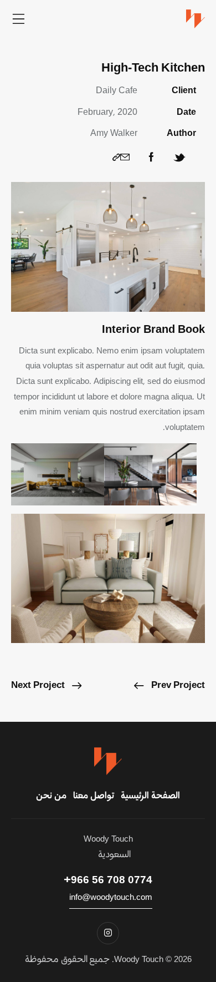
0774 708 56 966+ (108, 880)
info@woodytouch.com (110, 897)
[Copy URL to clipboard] (116, 158)
